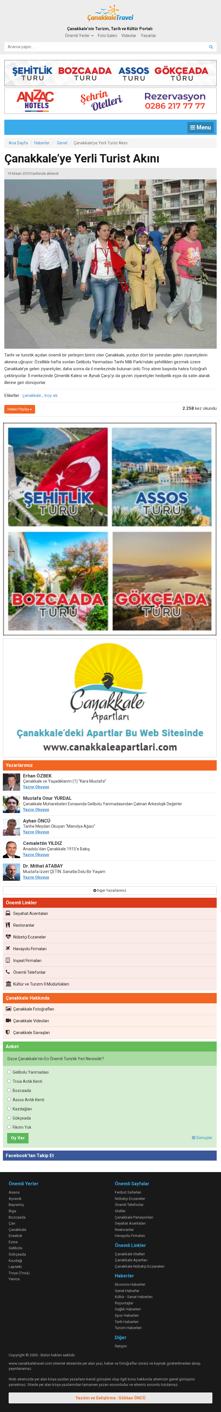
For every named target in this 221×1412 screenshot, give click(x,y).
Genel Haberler (127, 1291)
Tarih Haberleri (126, 1322)
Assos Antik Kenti (28, 1099)
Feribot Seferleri (128, 1192)
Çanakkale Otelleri (130, 1254)
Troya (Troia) (19, 1273)
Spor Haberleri (127, 1315)
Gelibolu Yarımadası (31, 1072)
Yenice (14, 1279)
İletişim (121, 1346)
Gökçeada (22, 1118)
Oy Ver (18, 1138)
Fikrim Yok (22, 1127)
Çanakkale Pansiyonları (134, 1217)
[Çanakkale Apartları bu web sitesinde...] (110, 699)
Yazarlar (148, 35)
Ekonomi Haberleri (130, 1284)
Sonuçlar (203, 1137)
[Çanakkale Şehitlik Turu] (110, 72)
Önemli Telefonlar (29, 972)
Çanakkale (17, 1229)
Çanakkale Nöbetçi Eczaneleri (139, 1266)
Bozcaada (22, 1090)
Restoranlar (24, 925)
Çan (12, 1223)
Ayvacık (15, 1198)
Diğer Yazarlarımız (111, 891)
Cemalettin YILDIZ (42, 843)
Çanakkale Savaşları (31, 1032)
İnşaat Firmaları (27, 960)
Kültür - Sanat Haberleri (134, 1297)
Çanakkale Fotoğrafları (33, 1009)
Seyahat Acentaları (30, 913)
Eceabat (15, 1235)
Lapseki (15, 1266)
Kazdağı (15, 1260)
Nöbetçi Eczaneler (29, 937)
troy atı (51, 395)
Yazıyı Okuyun (36, 787)
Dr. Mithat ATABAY (43, 866)
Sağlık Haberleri (128, 1309)
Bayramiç (16, 1204)
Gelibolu (15, 1248)
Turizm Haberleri (128, 1328)
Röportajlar (124, 1303)
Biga (12, 1211)
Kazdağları (22, 1109)
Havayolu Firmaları (30, 948)
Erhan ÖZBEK (37, 776)
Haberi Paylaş (18, 409)
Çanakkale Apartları (131, 1260)
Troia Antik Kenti (27, 1081)
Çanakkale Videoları (31, 1021)
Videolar (128, 35)
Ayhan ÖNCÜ (36, 821)
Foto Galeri (107, 35)
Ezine (13, 1242)
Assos (14, 1192)
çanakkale (31, 395)
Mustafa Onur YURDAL (47, 798)
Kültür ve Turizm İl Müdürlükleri (41, 984)
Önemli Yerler (78, 35)
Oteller (120, 1211)
